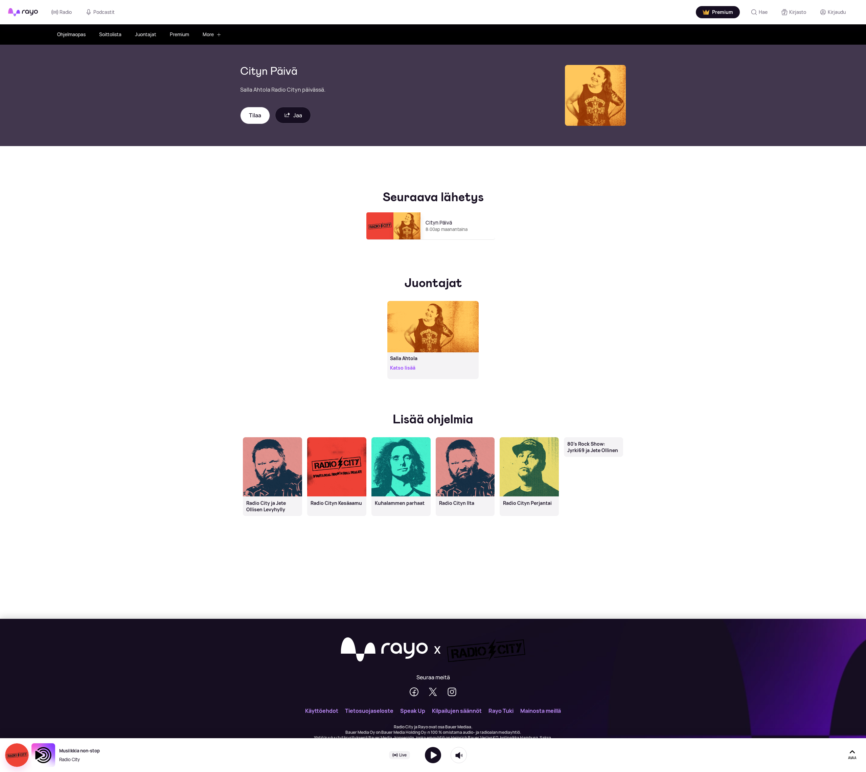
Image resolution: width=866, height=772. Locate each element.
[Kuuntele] (433, 755)
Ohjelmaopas (71, 34)
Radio (66, 12)
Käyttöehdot (321, 711)
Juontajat (145, 34)
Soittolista (110, 34)
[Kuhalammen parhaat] (401, 437)
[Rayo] (384, 649)
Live (403, 755)
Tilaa (255, 115)
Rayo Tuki (501, 711)
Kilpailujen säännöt (457, 711)
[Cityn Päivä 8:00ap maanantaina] (433, 242)
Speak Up (412, 711)
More (208, 34)
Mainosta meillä (540, 711)
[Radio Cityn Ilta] (465, 437)
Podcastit (104, 12)
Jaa (297, 115)
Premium (179, 34)
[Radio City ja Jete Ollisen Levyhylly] (272, 437)
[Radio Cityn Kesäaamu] (336, 437)
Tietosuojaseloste (369, 711)
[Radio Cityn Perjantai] (529, 437)
